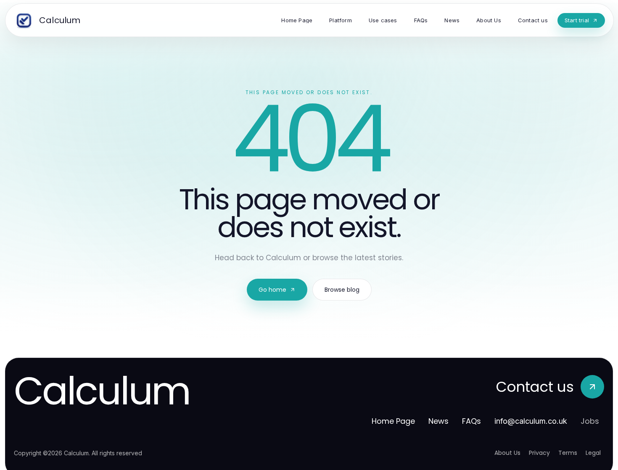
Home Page (393, 421)
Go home (272, 289)
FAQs (471, 421)
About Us (507, 453)
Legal (593, 453)
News (438, 421)
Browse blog (342, 289)
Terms (567, 453)
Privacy (539, 453)
